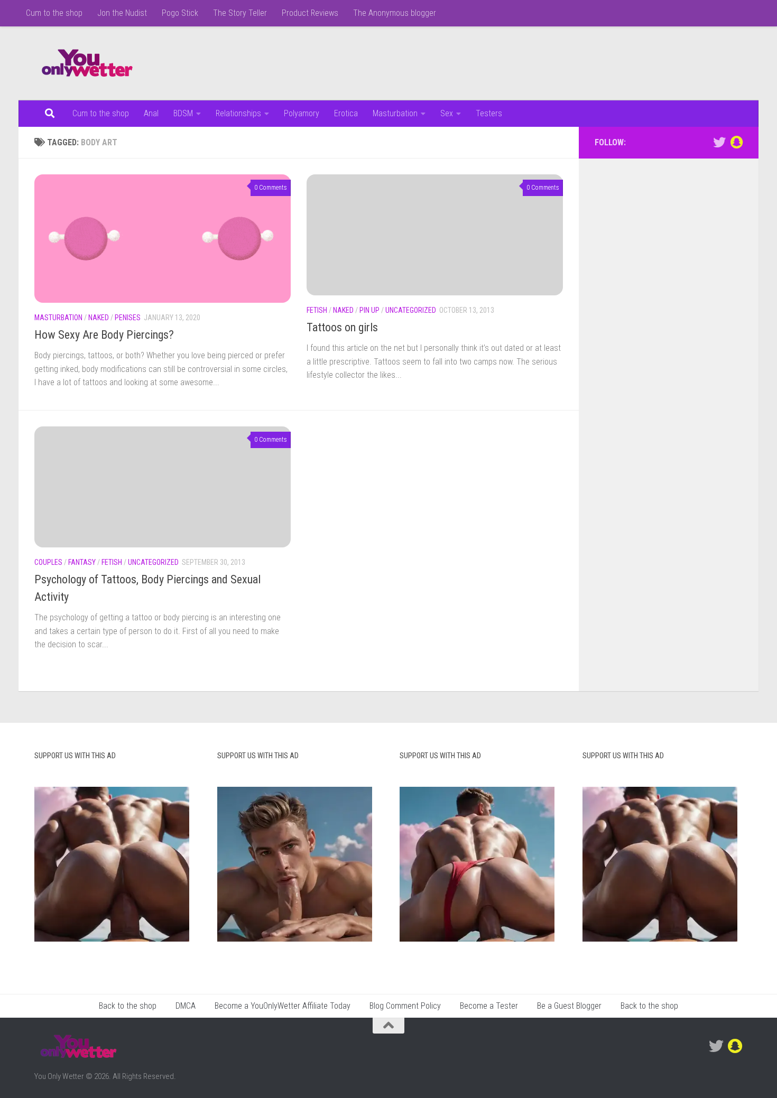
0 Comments (270, 187)
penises (128, 317)
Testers (489, 113)
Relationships (238, 113)
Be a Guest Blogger (569, 1006)
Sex (446, 113)
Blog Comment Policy (405, 1006)
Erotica (346, 113)
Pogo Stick (180, 13)
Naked (98, 317)
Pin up (369, 310)
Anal (151, 113)
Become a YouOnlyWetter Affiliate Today (282, 1006)
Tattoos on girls (342, 327)
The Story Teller (240, 13)
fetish (317, 310)
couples (48, 562)
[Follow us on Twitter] (719, 142)
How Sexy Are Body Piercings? (104, 334)
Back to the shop (127, 1006)
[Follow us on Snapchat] (736, 142)
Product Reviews (310, 13)
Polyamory (301, 113)
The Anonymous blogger (394, 13)
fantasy (82, 562)
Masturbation (395, 113)
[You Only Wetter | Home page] (87, 63)
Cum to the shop (54, 13)
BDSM (183, 113)
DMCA (185, 1006)
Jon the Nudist (122, 13)
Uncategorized (410, 310)
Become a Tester (489, 1006)
